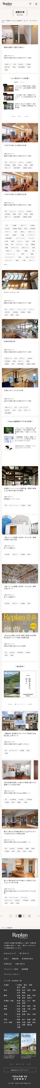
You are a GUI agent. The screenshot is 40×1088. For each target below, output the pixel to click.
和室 (33, 848)
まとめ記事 (22, 646)
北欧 (34, 241)
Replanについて (10, 953)
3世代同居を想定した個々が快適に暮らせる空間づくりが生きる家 (20, 783)
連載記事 (15, 959)
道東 (23, 987)
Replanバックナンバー (20, 1070)
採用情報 (25, 969)
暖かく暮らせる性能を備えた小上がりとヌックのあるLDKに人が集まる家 (20, 832)
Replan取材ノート (25, 793)
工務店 (28, 64)
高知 (34, 1019)
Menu (36, 4)
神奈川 (29, 998)
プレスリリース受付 (11, 969)
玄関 (26, 165)
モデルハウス (15, 247)
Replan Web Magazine (20, 936)
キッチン (32, 238)
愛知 (28, 1006)
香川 (23, 1019)
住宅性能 (8, 165)
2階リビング (26, 247)
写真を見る (8, 964)
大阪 (28, 1009)
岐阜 (18, 1006)
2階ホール (8, 64)
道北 (18, 987)
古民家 (23, 505)
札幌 (7, 235)
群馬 (28, 995)
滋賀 (18, 1009)
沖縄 (18, 1027)
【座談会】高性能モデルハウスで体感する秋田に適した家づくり (20, 734)
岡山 (28, 1014)
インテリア (31, 235)
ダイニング (9, 260)
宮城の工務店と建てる (11, 352)
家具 (23, 254)
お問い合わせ (20, 964)
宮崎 (23, 1024)
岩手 (23, 990)
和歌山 (24, 1011)
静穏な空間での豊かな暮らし (14, 47)
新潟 (18, 1000)
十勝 (24, 260)
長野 (23, 1003)
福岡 (18, 1022)
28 (29, 916)
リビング (20, 241)
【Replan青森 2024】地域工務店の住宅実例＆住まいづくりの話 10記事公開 (20, 636)
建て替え (8, 67)
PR (15, 64)
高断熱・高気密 (27, 168)
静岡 (23, 1006)
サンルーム (13, 162)
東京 (23, 998)
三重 (34, 1006)
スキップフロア (24, 407)
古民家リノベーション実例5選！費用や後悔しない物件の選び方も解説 (20, 489)
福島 (32, 165)
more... (6, 264)
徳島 (18, 1019)
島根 (23, 1014)
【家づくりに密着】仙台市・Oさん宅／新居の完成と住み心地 (20, 538)
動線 (27, 848)
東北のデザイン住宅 (25, 58)
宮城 (7, 244)
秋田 (7, 753)
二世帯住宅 (13, 799)
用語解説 (7, 499)
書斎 (17, 260)
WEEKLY (23, 82)
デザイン (22, 162)
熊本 (34, 1022)
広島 (34, 1014)
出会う (6, 959)
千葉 (18, 998)
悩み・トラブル (30, 257)
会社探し (21, 64)
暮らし (23, 231)
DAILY (16, 82)
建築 (14, 165)
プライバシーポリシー (12, 974)
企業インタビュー (24, 744)
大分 (18, 1024)
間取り (15, 235)
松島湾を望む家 (9, 341)
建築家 (33, 244)
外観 (23, 235)
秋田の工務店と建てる (11, 744)
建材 (34, 247)
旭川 (28, 241)
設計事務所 (22, 67)
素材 (13, 241)
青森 (7, 70)
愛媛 (28, 1019)
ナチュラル (20, 244)
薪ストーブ (8, 168)
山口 (18, 1016)
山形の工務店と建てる (11, 401)
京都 (23, 1009)
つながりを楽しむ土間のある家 (15, 145)
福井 (34, 1000)
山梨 (18, 1003)
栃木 (23, 995)
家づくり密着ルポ (9, 548)
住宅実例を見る (27, 959)
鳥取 (18, 1014)
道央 (25, 985)
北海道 (32, 225)
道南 (30, 985)
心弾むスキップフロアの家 (13, 390)
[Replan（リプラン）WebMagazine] (7, 4)
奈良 (18, 1011)
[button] (14, 116)
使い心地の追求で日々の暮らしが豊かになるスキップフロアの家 (20, 881)
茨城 (18, 995)
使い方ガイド (24, 953)
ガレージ (32, 260)
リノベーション (21, 238)
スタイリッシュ (11, 254)
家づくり (23, 225)
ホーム (4, 927)
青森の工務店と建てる (11, 58)
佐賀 (23, 1022)
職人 (20, 257)
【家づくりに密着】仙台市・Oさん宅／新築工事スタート (20, 587)
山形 (14, 410)
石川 (28, 1000)
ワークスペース (10, 257)
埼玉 (34, 995)
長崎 (28, 1022)
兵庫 (34, 1009)
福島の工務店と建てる (11, 156)
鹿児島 (29, 1024)
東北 (14, 67)
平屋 (7, 241)
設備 (7, 247)
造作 (29, 67)
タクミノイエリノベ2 (11, 292)
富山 (23, 1000)
